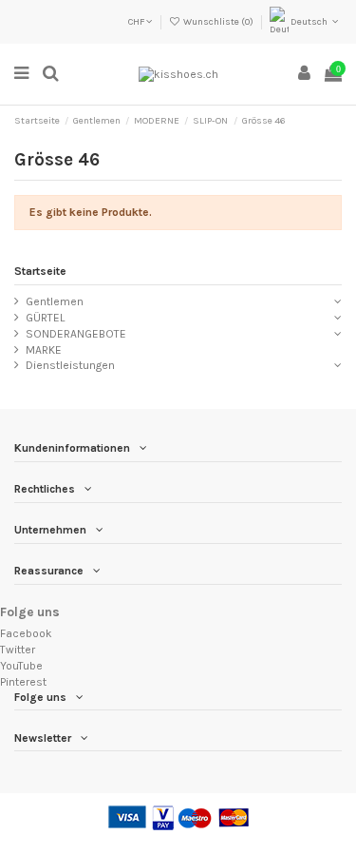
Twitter (17, 649)
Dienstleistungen (70, 365)
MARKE (44, 350)
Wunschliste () (218, 22)
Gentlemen (55, 301)
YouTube (21, 665)
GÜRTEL (45, 317)
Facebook (26, 633)
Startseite (40, 271)
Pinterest (23, 682)
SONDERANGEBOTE (76, 333)
